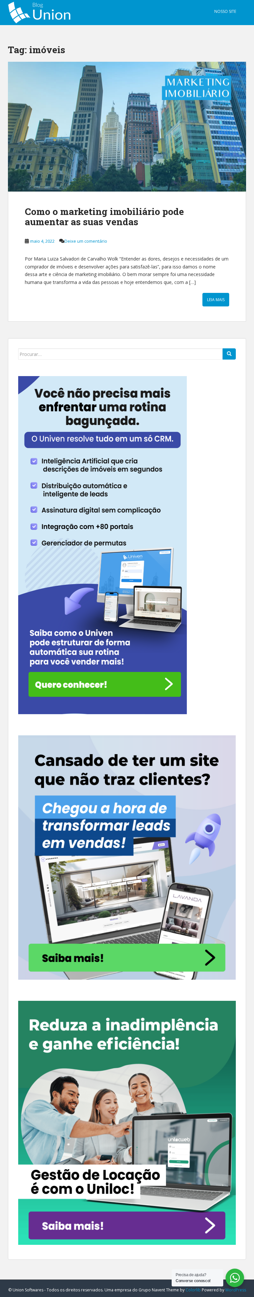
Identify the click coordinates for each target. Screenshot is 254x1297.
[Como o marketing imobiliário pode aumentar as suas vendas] (127, 127)
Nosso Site (225, 11)
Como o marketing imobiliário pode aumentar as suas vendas (104, 216)
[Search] (229, 354)
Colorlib (193, 1290)
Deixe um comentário (85, 241)
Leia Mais (216, 299)
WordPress (235, 1290)
